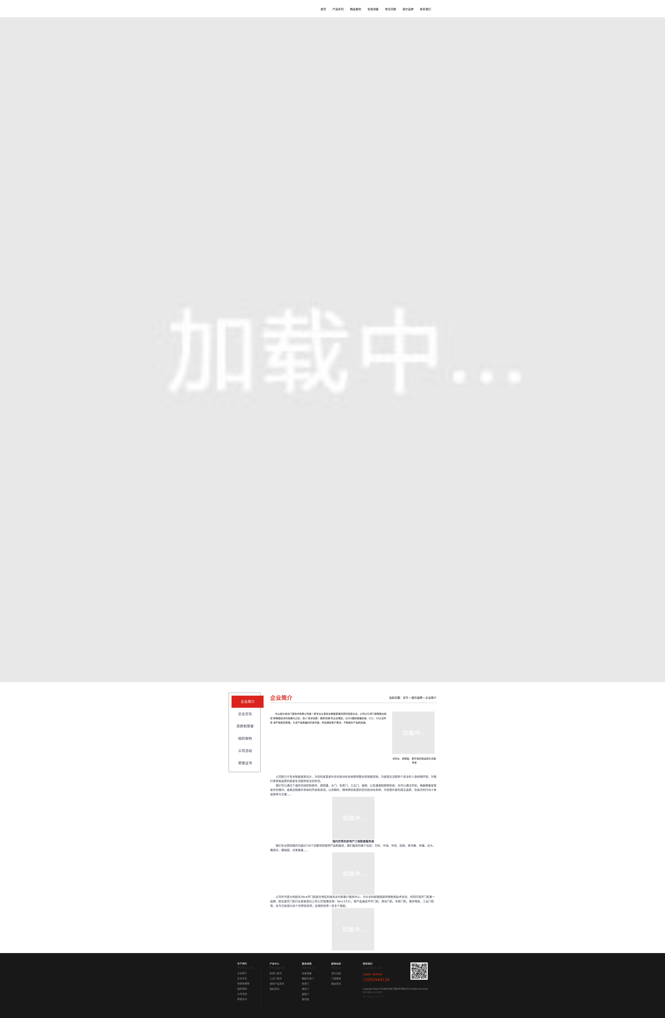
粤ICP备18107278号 (372, 992)
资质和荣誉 (245, 726)
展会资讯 (336, 983)
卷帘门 (305, 988)
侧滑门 (305, 983)
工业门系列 (276, 978)
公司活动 (245, 750)
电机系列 (274, 988)
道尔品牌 (408, 9)
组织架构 (245, 738)
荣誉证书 (245, 763)
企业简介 (248, 701)
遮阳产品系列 (277, 983)
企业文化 (245, 714)
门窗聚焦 (336, 978)
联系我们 (425, 9)
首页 (323, 9)
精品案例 (355, 9)
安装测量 (373, 9)
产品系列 (338, 9)
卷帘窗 (305, 999)
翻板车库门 (308, 978)
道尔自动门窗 (245, 9)
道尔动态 (336, 973)
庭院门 (305, 994)
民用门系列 (276, 973)
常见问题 (390, 9)
